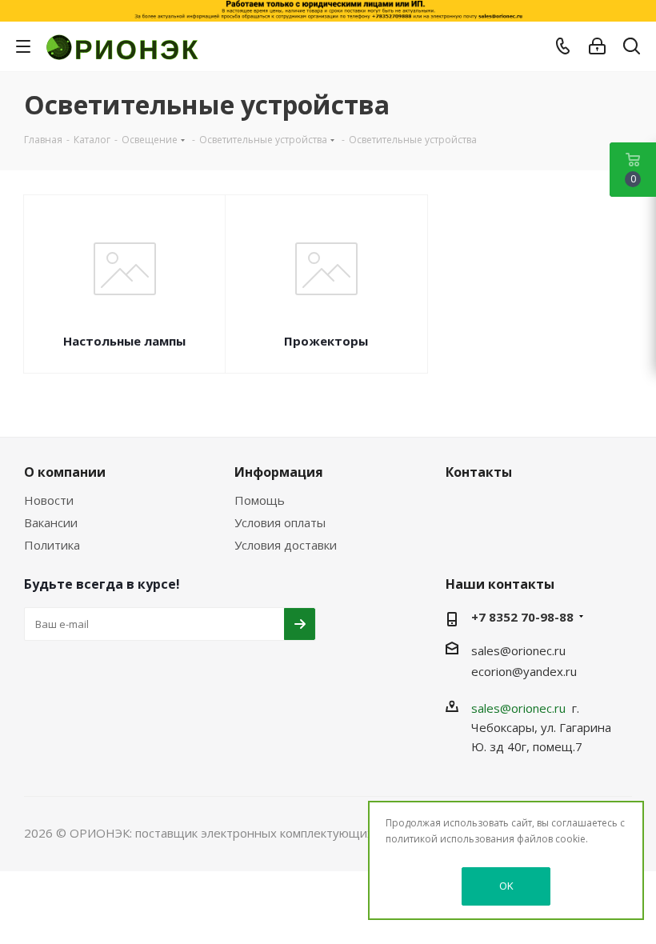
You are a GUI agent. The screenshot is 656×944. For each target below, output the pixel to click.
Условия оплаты (280, 522)
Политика (52, 545)
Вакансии (51, 522)
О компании (65, 472)
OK (506, 885)
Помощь (259, 500)
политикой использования (450, 839)
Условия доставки (285, 545)
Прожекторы (326, 341)
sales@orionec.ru (518, 650)
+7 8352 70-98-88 (522, 617)
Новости (49, 500)
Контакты (479, 472)
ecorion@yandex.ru (524, 671)
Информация (278, 472)
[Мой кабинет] (597, 46)
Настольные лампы (124, 341)
